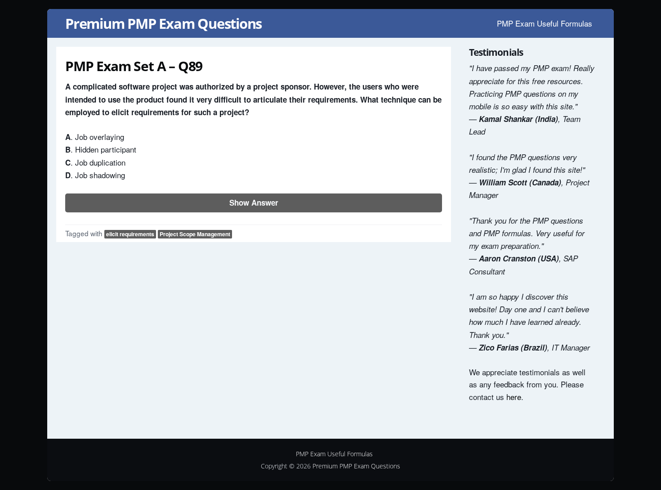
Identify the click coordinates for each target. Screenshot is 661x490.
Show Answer (253, 202)
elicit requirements (130, 234)
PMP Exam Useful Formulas (544, 23)
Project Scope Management (195, 234)
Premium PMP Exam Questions (163, 23)
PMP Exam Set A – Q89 (133, 66)
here (513, 396)
